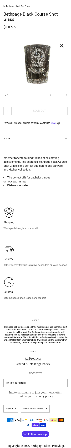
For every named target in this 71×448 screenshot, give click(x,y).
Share (6, 138)
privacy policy (43, 396)
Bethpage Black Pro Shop (18, 6)
